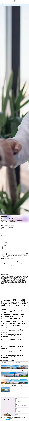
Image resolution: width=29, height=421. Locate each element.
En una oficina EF (20, 408)
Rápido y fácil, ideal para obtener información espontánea (22, 406)
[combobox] (7, 362)
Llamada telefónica (20, 404)
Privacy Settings (3, 419)
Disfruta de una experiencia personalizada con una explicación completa (21, 401)
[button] (2, 1)
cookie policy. (10, 418)
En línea (19, 398)
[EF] (14, 1)
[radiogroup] (21, 405)
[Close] (28, 417)
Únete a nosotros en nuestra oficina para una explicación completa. (21, 411)
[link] (6, 3)
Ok (7, 419)
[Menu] (27, 3)
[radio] (21, 400)
